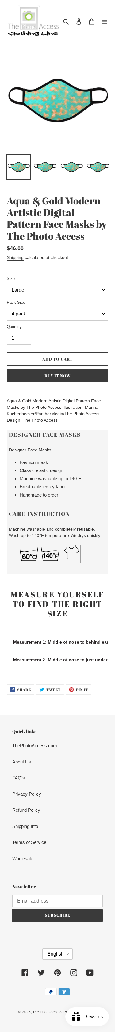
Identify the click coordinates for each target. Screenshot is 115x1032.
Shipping (15, 257)
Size (11, 278)
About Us (21, 761)
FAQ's (18, 777)
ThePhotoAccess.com (34, 745)
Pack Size (16, 302)
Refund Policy (26, 810)
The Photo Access (47, 1012)
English (55, 954)
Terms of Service (29, 842)
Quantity (14, 326)
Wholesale (22, 858)
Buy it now (57, 375)
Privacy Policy (26, 794)
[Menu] (104, 21)
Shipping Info (25, 826)
